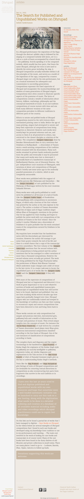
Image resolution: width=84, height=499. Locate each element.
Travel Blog (7, 494)
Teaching (11, 250)
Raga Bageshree (69, 63)
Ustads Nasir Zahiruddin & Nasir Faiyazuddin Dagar (72, 120)
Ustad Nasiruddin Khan (72, 94)
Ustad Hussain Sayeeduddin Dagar (70, 128)
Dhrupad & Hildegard (8, 259)
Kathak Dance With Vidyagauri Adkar (70, 38)
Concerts (11, 248)
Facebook (40, 490)
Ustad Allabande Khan (71, 90)
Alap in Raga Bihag (70, 44)
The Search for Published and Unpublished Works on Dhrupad (73, 79)
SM (57, 498)
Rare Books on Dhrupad (48, 423)
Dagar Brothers (69, 131)
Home (12, 241)
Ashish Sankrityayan (8, 246)
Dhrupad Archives (7, 491)
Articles (12, 253)
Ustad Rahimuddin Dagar (73, 96)
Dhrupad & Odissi (70, 61)
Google (45, 490)
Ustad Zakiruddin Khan (72, 88)
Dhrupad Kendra (9, 257)
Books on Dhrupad (70, 68)
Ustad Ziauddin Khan (71, 92)
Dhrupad (7, 3)
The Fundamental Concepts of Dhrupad (71, 71)
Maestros (11, 255)
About (12, 244)
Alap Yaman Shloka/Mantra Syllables (72, 47)
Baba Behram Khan (70, 86)
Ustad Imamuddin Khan (72, 97)
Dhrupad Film (7, 492)
